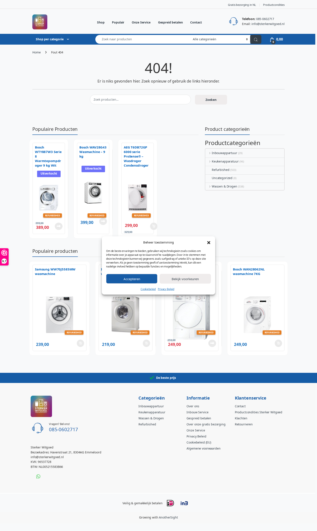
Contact (196, 22)
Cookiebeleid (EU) (199, 442)
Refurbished (220, 170)
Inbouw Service (197, 412)
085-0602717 (265, 19)
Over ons (193, 406)
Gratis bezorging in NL (242, 5)
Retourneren (244, 424)
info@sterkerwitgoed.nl (268, 24)
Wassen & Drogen (224, 186)
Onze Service (141, 22)
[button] (209, 242)
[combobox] (142, 39)
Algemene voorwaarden (203, 448)
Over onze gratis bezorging (206, 424)
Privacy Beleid (166, 289)
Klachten (241, 418)
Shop (100, 22)
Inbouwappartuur (224, 153)
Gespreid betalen (170, 22)
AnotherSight (168, 517)
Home (36, 52)
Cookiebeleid (148, 289)
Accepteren (132, 278)
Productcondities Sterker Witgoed (258, 412)
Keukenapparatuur (225, 161)
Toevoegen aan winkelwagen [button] (147, 226)
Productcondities (274, 5)
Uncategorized (222, 178)
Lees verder (58, 226)
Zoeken (211, 100)
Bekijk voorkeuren (185, 278)
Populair (118, 22)
